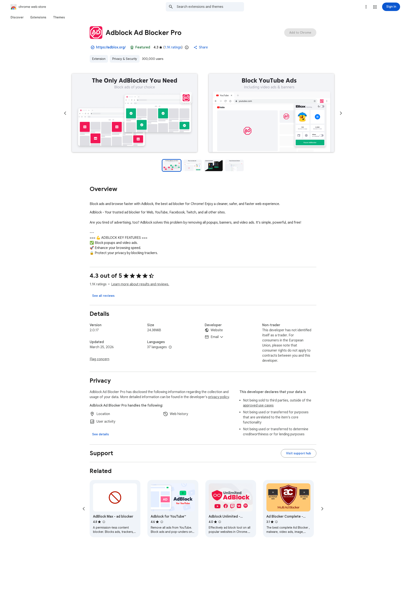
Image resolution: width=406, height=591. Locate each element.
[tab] (17, 17)
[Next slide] (341, 113)
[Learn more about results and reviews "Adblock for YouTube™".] (161, 522)
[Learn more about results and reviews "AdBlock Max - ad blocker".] (104, 522)
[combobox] (210, 6)
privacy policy (218, 397)
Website (217, 330)
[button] (375, 7)
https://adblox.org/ (111, 47)
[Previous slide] (65, 113)
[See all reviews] (103, 296)
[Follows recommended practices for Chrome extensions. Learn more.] (132, 47)
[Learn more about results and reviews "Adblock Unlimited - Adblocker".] (220, 522)
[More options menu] (366, 7)
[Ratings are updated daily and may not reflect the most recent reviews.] (186, 47)
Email (215, 337)
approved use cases (258, 405)
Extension (99, 59)
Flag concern (99, 359)
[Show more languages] (170, 347)
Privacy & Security (124, 59)
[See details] (100, 434)
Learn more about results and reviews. (140, 284)
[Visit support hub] (298, 453)
